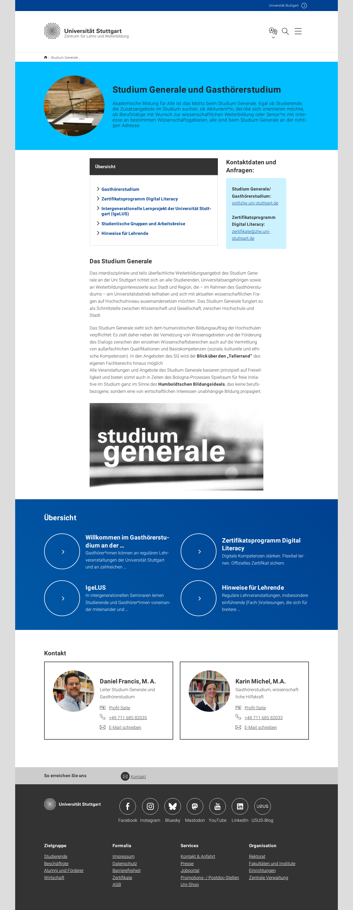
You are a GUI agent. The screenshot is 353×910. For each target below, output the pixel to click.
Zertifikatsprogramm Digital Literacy (139, 199)
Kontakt (138, 776)
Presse (187, 863)
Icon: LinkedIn (240, 806)
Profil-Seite (119, 707)
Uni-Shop (190, 884)
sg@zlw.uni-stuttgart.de (255, 203)
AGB (117, 884)
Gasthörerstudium (120, 189)
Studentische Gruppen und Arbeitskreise (143, 223)
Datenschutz (125, 863)
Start (45, 57)
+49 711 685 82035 (128, 717)
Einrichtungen (262, 870)
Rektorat (257, 856)
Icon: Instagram (150, 806)
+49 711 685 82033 (264, 717)
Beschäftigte (56, 863)
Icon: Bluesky (172, 806)
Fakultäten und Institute (272, 863)
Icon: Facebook (127, 806)
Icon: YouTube (217, 806)
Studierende (55, 856)
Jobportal (190, 870)
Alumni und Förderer (64, 870)
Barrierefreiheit (127, 870)
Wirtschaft (54, 877)
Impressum (124, 856)
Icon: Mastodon (195, 806)
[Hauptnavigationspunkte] (298, 31)
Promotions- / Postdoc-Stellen (210, 877)
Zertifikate (122, 877)
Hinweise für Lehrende (124, 233)
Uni (284, 5)
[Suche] (285, 31)
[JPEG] (176, 447)
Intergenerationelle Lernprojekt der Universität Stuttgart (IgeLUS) (156, 210)
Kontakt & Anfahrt (198, 856)
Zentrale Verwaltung (268, 877)
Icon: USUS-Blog (262, 806)
